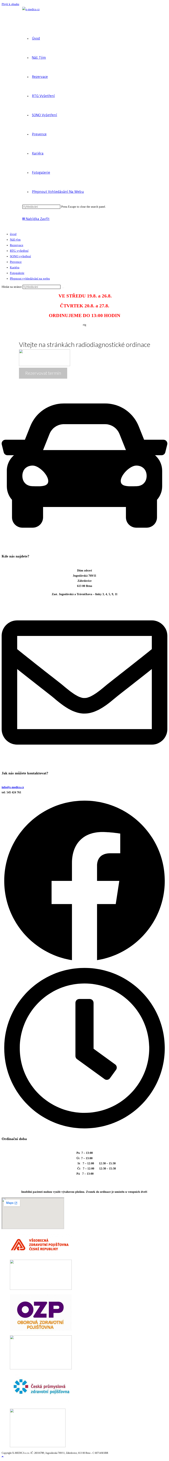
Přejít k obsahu (10, 4)
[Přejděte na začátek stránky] (3, 1456)
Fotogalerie (17, 273)
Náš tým (15, 239)
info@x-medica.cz (13, 787)
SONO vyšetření (20, 256)
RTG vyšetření (19, 250)
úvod (13, 234)
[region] (84, 352)
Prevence (16, 261)
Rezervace (16, 245)
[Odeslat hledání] (62, 287)
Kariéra (14, 267)
